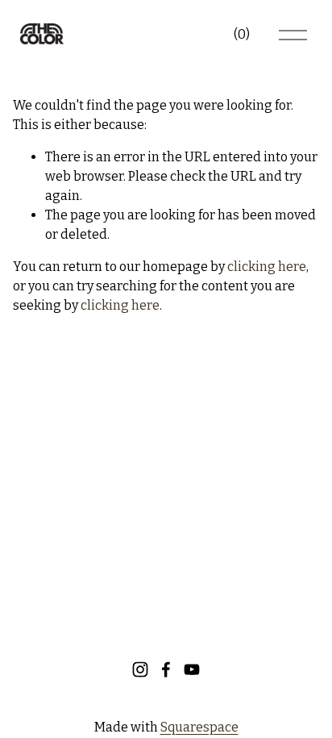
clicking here (266, 266)
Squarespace (199, 727)
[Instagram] (140, 669)
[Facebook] (166, 669)
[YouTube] (192, 669)
